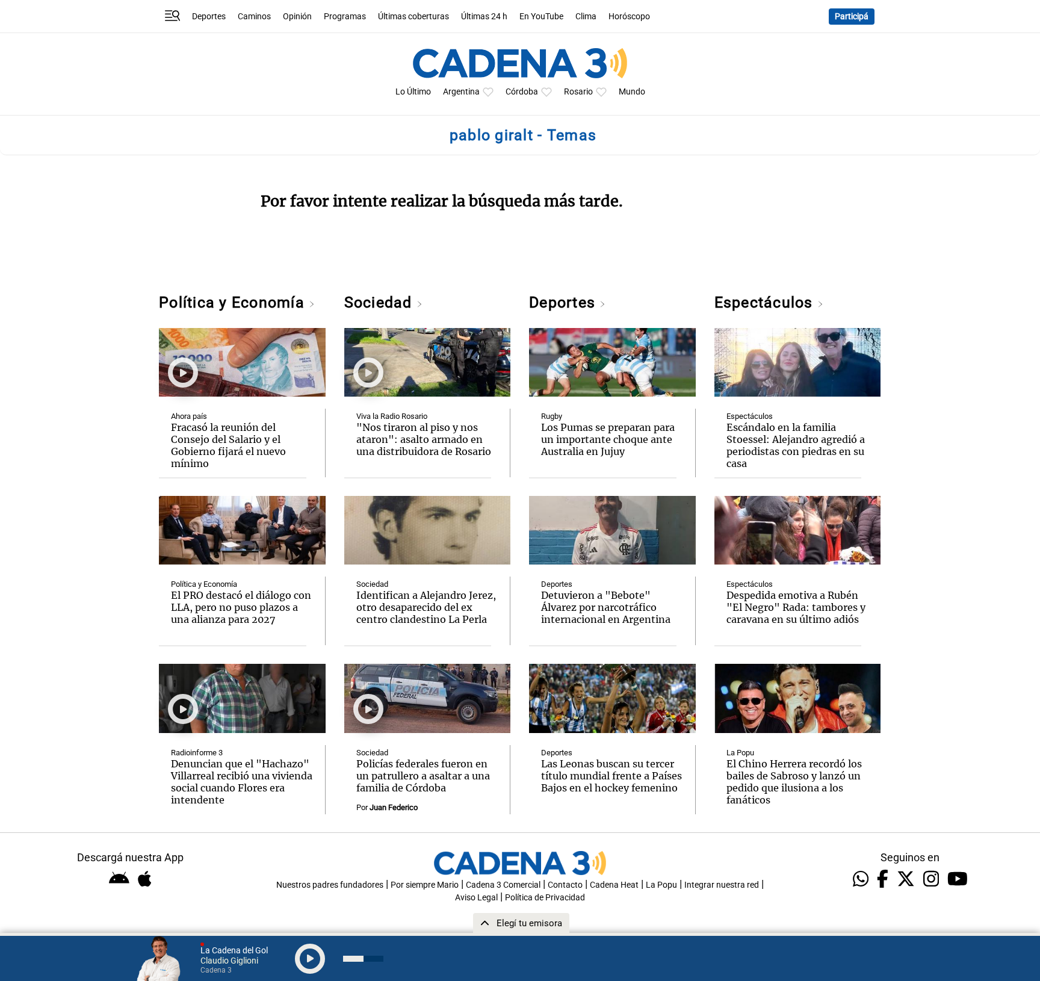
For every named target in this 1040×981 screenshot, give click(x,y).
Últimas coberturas (413, 16)
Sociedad (380, 302)
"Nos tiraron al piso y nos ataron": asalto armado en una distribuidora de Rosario (423, 439)
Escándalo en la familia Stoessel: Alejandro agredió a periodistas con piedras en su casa (795, 445)
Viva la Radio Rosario (391, 416)
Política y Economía (234, 302)
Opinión (297, 16)
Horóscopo (629, 16)
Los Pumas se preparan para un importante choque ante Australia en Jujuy (608, 439)
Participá (851, 16)
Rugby (551, 416)
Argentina (461, 92)
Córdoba (522, 92)
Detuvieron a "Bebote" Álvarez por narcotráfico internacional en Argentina (605, 607)
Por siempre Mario (425, 885)
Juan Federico (394, 807)
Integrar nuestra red (721, 885)
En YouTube (541, 16)
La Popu (740, 752)
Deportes (209, 16)
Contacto (565, 885)
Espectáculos (765, 302)
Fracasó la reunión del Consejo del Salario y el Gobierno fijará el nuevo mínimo (228, 445)
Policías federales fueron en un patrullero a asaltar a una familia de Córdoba (423, 776)
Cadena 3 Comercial (503, 885)
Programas (345, 16)
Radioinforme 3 (197, 752)
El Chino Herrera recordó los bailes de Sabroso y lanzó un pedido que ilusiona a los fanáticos (794, 782)
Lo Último (413, 92)
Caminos (254, 16)
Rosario (578, 92)
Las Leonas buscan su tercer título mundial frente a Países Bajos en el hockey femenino (611, 776)
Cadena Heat (614, 885)
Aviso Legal (476, 898)
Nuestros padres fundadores (329, 885)
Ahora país (189, 416)
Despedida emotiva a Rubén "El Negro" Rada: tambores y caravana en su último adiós (795, 607)
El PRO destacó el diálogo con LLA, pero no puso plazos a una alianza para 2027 (241, 607)
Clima (585, 16)
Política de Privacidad (545, 898)
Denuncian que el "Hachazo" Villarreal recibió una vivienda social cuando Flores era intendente (241, 782)
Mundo (632, 92)
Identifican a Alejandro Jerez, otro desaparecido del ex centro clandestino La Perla (426, 607)
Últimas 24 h (484, 16)
